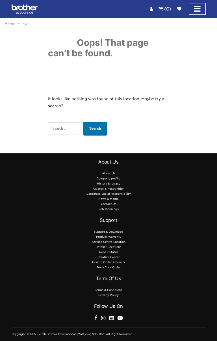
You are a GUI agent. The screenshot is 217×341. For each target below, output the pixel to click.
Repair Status (108, 252)
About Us (108, 173)
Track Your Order (109, 267)
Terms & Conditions (108, 289)
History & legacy (108, 183)
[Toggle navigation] (197, 9)
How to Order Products (108, 262)
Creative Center (108, 257)
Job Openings (109, 209)
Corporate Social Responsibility (108, 193)
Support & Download (108, 231)
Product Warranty (108, 236)
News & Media (108, 198)
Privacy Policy (108, 295)
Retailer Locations (108, 246)
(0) (167, 8)
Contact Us (108, 203)
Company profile (108, 178)
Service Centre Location (108, 241)
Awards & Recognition (108, 188)
